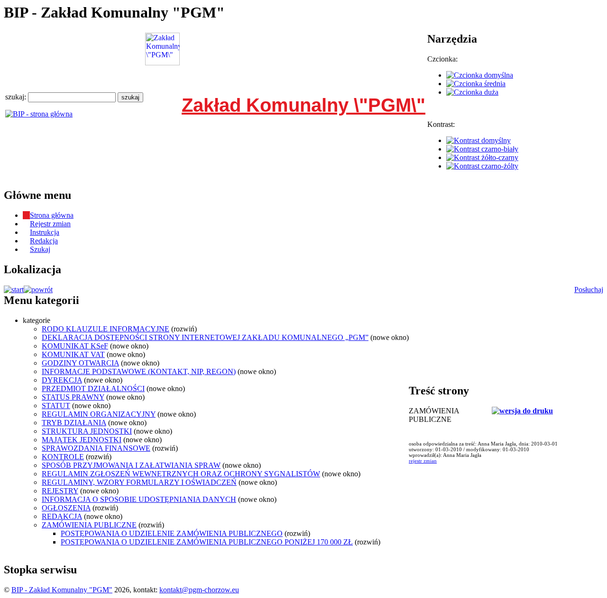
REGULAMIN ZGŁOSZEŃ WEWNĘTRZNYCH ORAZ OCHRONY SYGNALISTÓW (181, 474)
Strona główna (52, 215)
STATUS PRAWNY (73, 397)
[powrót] (38, 290)
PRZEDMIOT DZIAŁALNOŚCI (93, 388)
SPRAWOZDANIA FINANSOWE (96, 448)
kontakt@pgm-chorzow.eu (199, 590)
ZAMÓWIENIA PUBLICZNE (89, 525)
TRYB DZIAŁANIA (74, 423)
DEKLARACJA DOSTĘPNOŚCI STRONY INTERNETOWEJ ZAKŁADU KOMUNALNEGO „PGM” (205, 337)
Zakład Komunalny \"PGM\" (303, 105)
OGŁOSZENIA (66, 508)
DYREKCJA (62, 380)
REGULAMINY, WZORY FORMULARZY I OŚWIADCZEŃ (139, 482)
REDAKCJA (62, 516)
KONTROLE (63, 457)
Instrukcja (44, 232)
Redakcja (44, 241)
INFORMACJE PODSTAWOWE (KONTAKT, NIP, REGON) (139, 371)
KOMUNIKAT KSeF (75, 346)
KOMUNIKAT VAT (73, 354)
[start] (14, 290)
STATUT (56, 406)
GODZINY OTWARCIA (80, 363)
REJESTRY (60, 491)
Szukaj (40, 249)
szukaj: (16, 97)
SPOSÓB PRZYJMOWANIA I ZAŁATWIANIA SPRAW (131, 465)
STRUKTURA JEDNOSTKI (87, 431)
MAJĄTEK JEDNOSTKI (81, 440)
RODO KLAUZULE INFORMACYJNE (105, 329)
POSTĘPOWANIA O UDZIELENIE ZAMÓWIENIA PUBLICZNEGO (172, 533)
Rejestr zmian (50, 224)
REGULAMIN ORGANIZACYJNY (99, 414)
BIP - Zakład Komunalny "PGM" (61, 590)
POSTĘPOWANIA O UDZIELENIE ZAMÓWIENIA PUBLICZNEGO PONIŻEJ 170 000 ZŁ (207, 542)
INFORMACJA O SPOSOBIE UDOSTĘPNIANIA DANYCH (139, 499)
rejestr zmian (423, 461)
